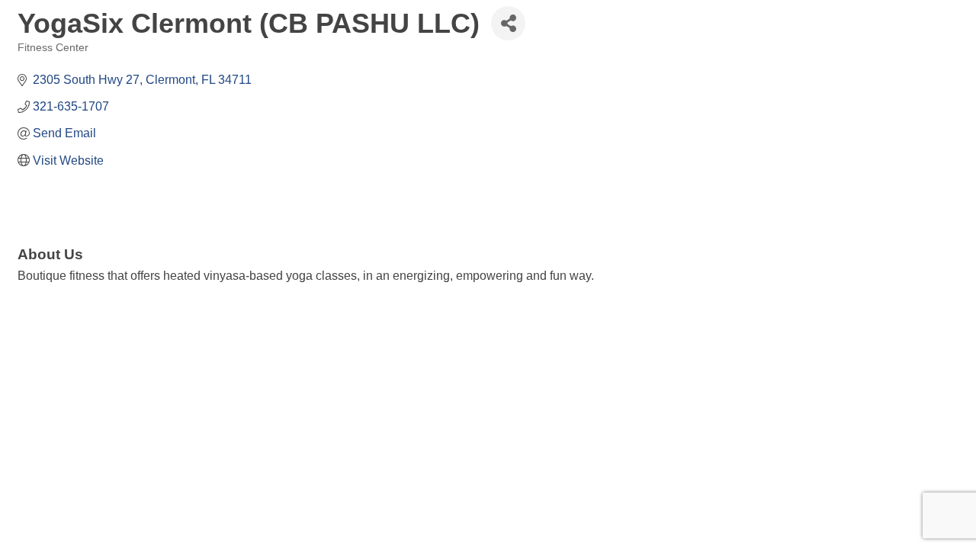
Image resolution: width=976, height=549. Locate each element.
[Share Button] (508, 23)
